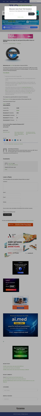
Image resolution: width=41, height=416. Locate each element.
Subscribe (31, 13)
